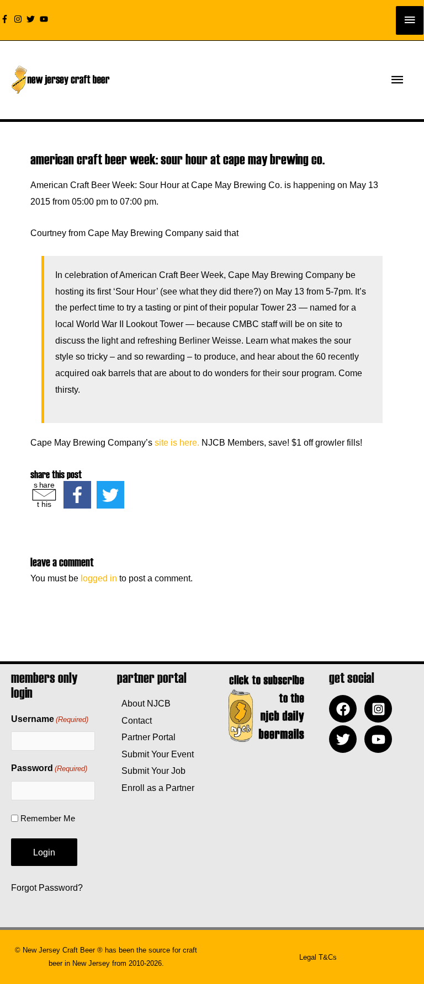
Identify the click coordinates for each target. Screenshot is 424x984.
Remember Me (47, 818)
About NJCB (144, 703)
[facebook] (345, 709)
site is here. (177, 442)
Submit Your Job (151, 771)
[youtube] (45, 19)
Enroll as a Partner (155, 788)
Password (49, 768)
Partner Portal (146, 737)
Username (49, 719)
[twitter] (32, 19)
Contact (134, 720)
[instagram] (19, 19)
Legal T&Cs (318, 957)
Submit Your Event (155, 754)
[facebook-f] (6, 19)
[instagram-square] (381, 709)
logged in (99, 578)
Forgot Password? (47, 887)
